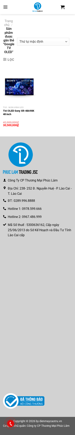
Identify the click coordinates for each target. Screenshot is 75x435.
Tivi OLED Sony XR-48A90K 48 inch (18, 112)
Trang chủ (8, 23)
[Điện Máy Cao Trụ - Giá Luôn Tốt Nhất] (38, 7)
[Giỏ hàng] (63, 7)
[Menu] (5, 7)
